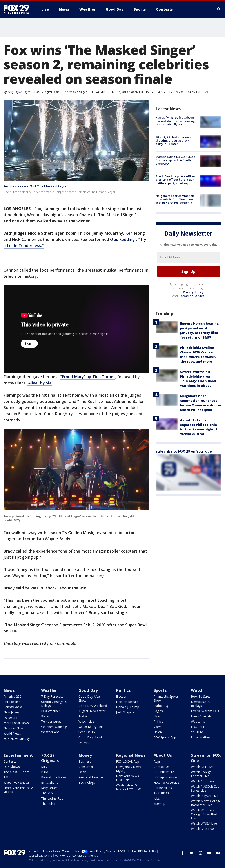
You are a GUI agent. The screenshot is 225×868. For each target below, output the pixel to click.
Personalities (163, 788)
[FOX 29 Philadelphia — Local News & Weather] (18, 9)
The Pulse (48, 803)
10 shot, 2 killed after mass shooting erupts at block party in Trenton (174, 140)
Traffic (83, 716)
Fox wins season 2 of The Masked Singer (36, 186)
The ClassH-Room (16, 772)
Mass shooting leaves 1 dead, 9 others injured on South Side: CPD (176, 160)
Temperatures (51, 721)
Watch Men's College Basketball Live (206, 803)
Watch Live (86, 721)
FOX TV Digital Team (47, 92)
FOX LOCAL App (127, 761)
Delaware (10, 717)
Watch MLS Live (202, 829)
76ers (157, 727)
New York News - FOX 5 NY (128, 778)
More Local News (16, 723)
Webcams (198, 721)
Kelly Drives (49, 788)
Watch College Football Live (201, 774)
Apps (157, 761)
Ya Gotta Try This (90, 727)
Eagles (158, 711)
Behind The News (53, 777)
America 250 (12, 696)
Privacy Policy (193, 292)
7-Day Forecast (52, 696)
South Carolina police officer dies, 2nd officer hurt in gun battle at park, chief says (175, 179)
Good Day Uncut (90, 737)
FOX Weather (50, 711)
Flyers (158, 716)
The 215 (47, 793)
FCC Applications (165, 777)
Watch (197, 690)
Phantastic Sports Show (166, 698)
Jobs (157, 798)
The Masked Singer (75, 92)
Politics (123, 690)
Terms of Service (191, 296)
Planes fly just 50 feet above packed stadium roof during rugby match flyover (175, 120)
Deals (82, 772)
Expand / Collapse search (218, 9)
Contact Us (161, 767)
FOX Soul (197, 727)
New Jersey (12, 712)
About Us (163, 755)
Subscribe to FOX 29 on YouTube (184, 451)
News (9, 690)
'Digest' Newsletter (91, 711)
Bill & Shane (49, 782)
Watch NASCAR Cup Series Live (205, 788)
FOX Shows (12, 767)
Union (158, 732)
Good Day (88, 690)
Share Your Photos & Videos (19, 790)
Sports (160, 690)
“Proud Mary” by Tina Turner (87, 376)
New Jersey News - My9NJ (129, 769)
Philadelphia (12, 702)
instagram (200, 852)
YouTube (197, 732)
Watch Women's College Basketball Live (204, 814)
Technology (86, 782)
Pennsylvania (13, 707)
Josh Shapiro (125, 712)
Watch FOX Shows (17, 782)
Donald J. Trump (127, 707)
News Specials (201, 716)
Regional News (130, 755)
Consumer (85, 767)
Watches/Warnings (54, 727)
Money (85, 755)
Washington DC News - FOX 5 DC (128, 787)
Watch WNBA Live (204, 823)
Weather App (50, 732)
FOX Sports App (165, 737)
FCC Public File (164, 772)
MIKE (45, 767)
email (217, 852)
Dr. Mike (84, 742)
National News (14, 728)
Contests (10, 761)
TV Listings (161, 793)
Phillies (158, 721)
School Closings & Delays (54, 704)
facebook (182, 852)
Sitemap (159, 803)
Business (84, 761)
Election (121, 696)
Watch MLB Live (202, 781)
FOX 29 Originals (50, 758)
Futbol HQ (161, 706)
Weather (49, 690)
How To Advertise (166, 782)
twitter (191, 852)
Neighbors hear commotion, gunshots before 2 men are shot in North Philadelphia (175, 199)
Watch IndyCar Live (204, 796)
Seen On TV (86, 732)
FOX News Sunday (17, 739)
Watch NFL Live (202, 767)
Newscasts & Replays (200, 704)
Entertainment (18, 755)
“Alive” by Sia (39, 382)
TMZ (7, 777)
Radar (45, 716)
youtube (209, 852)
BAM (44, 772)
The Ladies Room (53, 798)
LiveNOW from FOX (205, 711)
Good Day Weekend (92, 706)
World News (12, 733)
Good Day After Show (89, 698)
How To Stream (202, 696)
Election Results (127, 702)
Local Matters (201, 737)
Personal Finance (90, 777)
